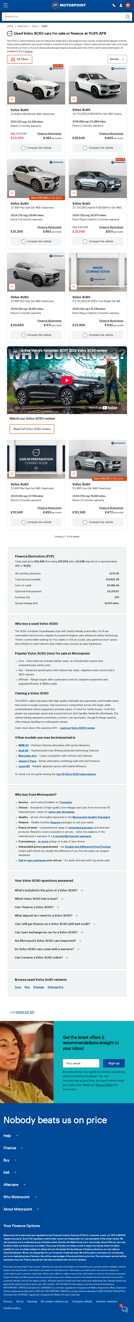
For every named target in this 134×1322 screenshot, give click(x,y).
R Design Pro (55, 987)
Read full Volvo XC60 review (31, 429)
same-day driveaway (61, 812)
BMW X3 (23, 745)
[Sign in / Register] (121, 5)
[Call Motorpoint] (114, 5)
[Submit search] (128, 17)
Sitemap (32, 1301)
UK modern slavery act (54, 1301)
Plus (27, 987)
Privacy (8, 1301)
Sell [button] (6, 1172)
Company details (82, 1301)
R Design (38, 987)
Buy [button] (6, 1160)
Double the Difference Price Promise (88, 847)
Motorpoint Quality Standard (91, 817)
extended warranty (81, 827)
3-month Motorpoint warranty (72, 836)
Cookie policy (11, 1308)
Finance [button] (9, 1148)
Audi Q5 (23, 750)
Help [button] (7, 1135)
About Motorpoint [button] (17, 1209)
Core (18, 987)
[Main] (69, 5)
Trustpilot (65, 802)
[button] (5, 5)
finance (28, 51)
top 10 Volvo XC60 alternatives (76, 774)
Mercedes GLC (27, 756)
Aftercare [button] (10, 1184)
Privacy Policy (104, 1084)
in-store (43, 841)
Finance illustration (50, 134)
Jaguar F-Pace (27, 761)
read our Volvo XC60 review (77, 728)
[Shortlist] (128, 5)
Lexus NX (24, 766)
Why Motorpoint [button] (16, 1197)
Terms (20, 1301)
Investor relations (106, 1301)
